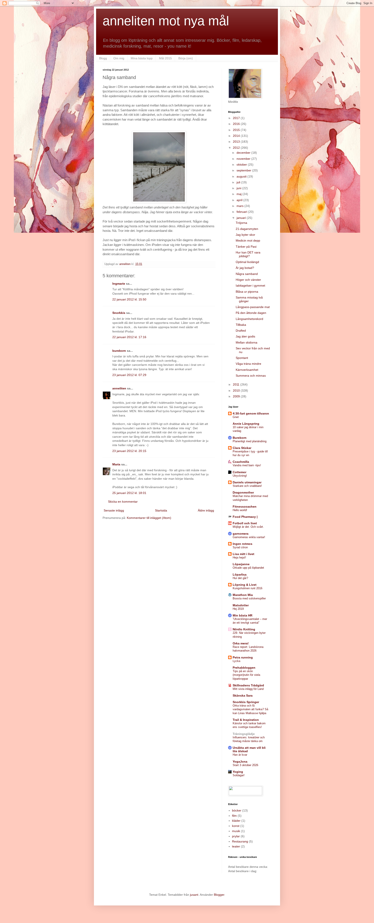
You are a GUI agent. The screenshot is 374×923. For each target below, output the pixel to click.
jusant (194, 894)
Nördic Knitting (244, 629)
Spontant (242, 358)
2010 (237, 390)
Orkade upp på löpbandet (248, 567)
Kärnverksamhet (247, 369)
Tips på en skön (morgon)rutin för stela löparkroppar (246, 675)
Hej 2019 (238, 608)
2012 (237, 147)
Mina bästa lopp (142, 58)
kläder (236, 820)
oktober (242, 164)
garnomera (240, 533)
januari (242, 217)
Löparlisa (240, 574)
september (244, 170)
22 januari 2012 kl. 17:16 (129, 337)
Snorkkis (118, 313)
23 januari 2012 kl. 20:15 (129, 451)
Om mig (118, 58)
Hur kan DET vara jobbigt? (248, 254)
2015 (237, 130)
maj (239, 194)
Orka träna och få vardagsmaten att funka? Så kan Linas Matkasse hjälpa (250, 709)
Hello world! (240, 510)
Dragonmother (243, 492)
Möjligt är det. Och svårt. (248, 526)
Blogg (103, 58)
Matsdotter (241, 605)
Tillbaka (241, 324)
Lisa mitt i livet (243, 554)
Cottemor (239, 472)
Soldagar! (239, 775)
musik (236, 831)
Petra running (243, 657)
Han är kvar (240, 754)
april (240, 200)
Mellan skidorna (246, 342)
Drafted (241, 330)
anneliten (119, 388)
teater (236, 846)
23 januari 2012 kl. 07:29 (129, 375)
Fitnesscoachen (244, 506)
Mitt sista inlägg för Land (248, 689)
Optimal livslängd (247, 262)
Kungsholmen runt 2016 (247, 588)
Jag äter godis (245, 336)
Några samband (247, 274)
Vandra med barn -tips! (247, 465)
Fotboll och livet (245, 523)
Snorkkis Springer (246, 702)
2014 (237, 135)
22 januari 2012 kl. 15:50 (129, 299)
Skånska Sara (243, 695)
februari (242, 211)
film (234, 815)
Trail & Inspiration (246, 719)
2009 (237, 396)
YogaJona (240, 761)
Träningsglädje (244, 734)
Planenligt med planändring (249, 441)
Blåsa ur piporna (247, 291)
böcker (236, 810)
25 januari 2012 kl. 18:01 (129, 493)
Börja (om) (185, 58)
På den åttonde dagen (251, 313)
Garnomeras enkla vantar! (249, 537)
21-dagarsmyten (247, 229)
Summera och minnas (251, 375)
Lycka (236, 661)
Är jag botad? (245, 267)
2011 (236, 384)
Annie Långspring (246, 423)
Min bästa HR (242, 615)
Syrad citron (240, 547)
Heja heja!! (239, 557)
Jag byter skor (245, 234)
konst (235, 826)
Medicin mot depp (248, 240)
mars (240, 206)
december (244, 152)
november (244, 158)
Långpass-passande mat (253, 307)
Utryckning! (240, 475)
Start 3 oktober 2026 (245, 765)
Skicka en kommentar (123, 501)
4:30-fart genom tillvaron (251, 413)
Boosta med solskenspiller (249, 598)
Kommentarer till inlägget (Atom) (149, 518)
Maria (116, 464)
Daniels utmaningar (247, 482)
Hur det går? (240, 578)
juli (239, 182)
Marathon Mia (243, 595)
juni (239, 188)
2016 (237, 124)
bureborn (119, 350)
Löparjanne (241, 564)
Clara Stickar (242, 448)
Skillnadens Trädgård (248, 685)
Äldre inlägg (206, 510)
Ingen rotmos (242, 543)
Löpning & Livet (244, 584)
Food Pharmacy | (245, 516)
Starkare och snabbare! (247, 485)
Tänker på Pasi (246, 246)
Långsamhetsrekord (249, 319)
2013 (237, 141)
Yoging (238, 771)
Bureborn (240, 437)
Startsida (161, 510)
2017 (237, 118)
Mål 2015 (165, 58)
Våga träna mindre (248, 363)
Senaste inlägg (114, 510)
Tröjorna (241, 222)
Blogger (219, 894)
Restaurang (240, 841)
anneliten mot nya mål (166, 21)
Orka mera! (241, 643)
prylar (236, 836)
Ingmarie (118, 283)
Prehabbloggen (244, 667)
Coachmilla (241, 461)
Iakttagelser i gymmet (250, 285)
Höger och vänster (248, 279)
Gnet (236, 417)
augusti (242, 176)
